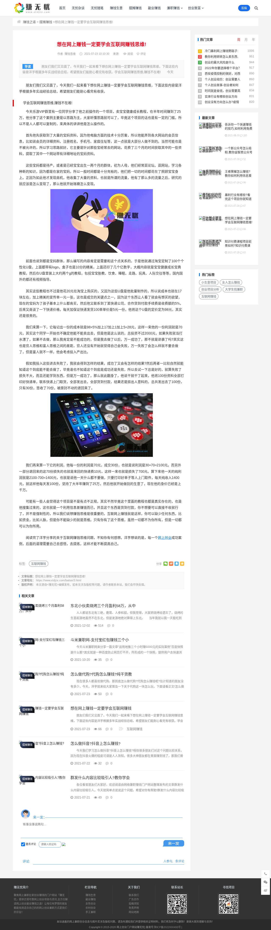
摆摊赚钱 (135, 8)
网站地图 (134, 912)
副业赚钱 (154, 8)
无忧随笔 (97, 8)
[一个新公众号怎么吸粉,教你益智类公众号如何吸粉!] (211, 151)
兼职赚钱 (173, 8)
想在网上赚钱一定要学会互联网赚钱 (101, 708)
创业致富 (194, 8)
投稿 (244, 8)
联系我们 (134, 895)
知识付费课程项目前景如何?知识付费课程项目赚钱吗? (238, 245)
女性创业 (91, 903)
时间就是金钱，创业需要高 (222, 90)
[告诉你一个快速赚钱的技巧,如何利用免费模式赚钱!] (211, 128)
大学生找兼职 (234, 289)
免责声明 (134, 907)
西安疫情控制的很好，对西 (222, 73)
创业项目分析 (210, 289)
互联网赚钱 (38, 563)
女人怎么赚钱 (231, 282)
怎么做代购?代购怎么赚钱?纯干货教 (101, 674)
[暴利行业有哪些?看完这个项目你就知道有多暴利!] (211, 198)
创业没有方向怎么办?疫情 (222, 102)
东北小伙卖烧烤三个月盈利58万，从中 (103, 606)
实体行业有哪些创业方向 (221, 96)
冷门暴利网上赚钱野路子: (221, 51)
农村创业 (91, 907)
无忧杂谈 (78, 8)
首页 (62, 8)
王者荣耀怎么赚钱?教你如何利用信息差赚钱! (238, 175)
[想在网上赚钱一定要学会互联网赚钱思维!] (211, 220)
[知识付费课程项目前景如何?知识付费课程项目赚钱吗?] (211, 246)
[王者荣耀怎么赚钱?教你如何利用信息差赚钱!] (211, 175)
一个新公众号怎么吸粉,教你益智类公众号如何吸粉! (238, 152)
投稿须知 (134, 903)
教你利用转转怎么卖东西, (221, 56)
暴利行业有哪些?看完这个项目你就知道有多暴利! (238, 199)
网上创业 (164, 538)
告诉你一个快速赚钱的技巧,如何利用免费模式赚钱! (238, 128)
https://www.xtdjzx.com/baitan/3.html (58, 580)
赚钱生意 (116, 8)
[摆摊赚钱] (42, 611)
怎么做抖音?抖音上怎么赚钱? (95, 744)
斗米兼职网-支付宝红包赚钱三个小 (100, 640)
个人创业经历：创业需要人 (222, 79)
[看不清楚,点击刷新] (63, 844)
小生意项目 (208, 282)
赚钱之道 (29, 22)
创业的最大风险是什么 (219, 62)
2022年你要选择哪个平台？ (223, 68)
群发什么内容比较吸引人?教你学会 (100, 778)
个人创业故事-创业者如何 (221, 85)
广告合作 (134, 899)
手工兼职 (91, 912)
